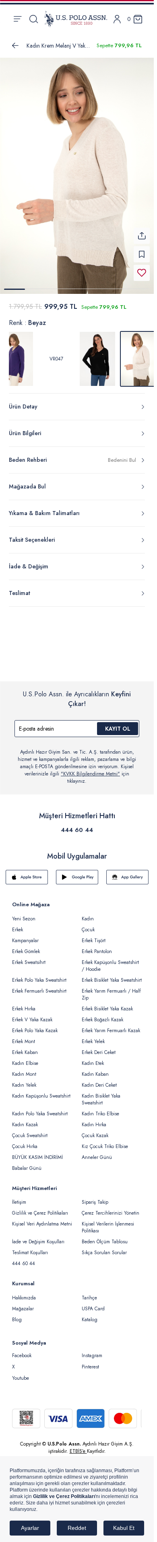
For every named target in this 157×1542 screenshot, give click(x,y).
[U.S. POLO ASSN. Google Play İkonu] (77, 872)
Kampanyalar (25, 935)
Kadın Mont (24, 1069)
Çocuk (88, 924)
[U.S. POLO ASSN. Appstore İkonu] (27, 872)
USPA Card (93, 1303)
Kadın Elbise (25, 1058)
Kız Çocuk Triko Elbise (105, 1141)
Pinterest (90, 1362)
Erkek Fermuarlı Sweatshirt (39, 986)
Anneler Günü (97, 1152)
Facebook (21, 1350)
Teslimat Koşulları (30, 1247)
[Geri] (15, 46)
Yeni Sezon (23, 914)
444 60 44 (77, 825)
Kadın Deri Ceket (99, 1080)
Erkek (17, 924)
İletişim (19, 1197)
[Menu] (17, 19)
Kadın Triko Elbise (100, 1109)
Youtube (20, 1373)
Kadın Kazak (25, 1119)
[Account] (117, 19)
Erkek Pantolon (97, 946)
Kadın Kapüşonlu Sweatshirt (41, 1091)
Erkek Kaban (25, 1047)
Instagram (92, 1350)
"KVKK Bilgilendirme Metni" (90, 769)
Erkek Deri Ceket (99, 1047)
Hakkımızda (24, 1293)
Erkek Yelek (93, 1036)
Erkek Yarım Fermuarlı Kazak (111, 1025)
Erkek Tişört (93, 935)
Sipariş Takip (95, 1197)
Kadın (88, 914)
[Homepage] (75, 19)
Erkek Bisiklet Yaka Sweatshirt (112, 975)
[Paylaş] (142, 231)
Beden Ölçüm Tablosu (105, 1236)
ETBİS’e (78, 1446)
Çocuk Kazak (95, 1130)
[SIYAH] (97, 354)
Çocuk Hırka (24, 1141)
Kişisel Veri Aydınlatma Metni (42, 1219)
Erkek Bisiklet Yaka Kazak (107, 1004)
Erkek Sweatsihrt (28, 957)
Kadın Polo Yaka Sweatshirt (40, 1109)
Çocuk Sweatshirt (30, 1130)
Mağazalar (23, 1303)
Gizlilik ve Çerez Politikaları (40, 1208)
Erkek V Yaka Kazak (32, 1014)
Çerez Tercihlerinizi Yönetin (110, 1208)
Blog (17, 1314)
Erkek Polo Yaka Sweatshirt (39, 975)
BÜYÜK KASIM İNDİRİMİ (37, 1152)
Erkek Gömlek (26, 946)
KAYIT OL (117, 724)
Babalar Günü (26, 1163)
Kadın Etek (93, 1058)
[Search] (33, 19)
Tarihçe (89, 1293)
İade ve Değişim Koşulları (38, 1236)
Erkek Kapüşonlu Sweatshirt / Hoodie (110, 961)
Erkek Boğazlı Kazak (102, 1014)
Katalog (89, 1314)
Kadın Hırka (94, 1119)
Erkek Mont (23, 1036)
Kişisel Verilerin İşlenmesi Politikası (108, 1222)
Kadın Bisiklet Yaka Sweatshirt (101, 1094)
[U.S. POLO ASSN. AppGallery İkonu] (127, 872)
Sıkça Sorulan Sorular (104, 1247)
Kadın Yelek (24, 1080)
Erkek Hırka (23, 1004)
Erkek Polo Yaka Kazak (35, 1025)
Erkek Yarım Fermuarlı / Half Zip (111, 990)
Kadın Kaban (95, 1069)
